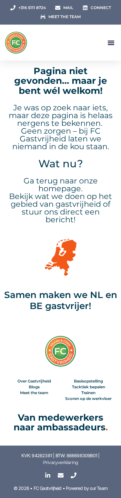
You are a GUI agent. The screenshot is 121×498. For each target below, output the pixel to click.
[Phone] (73, 475)
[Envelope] (61, 475)
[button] (111, 42)
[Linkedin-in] (48, 475)
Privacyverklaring (60, 462)
